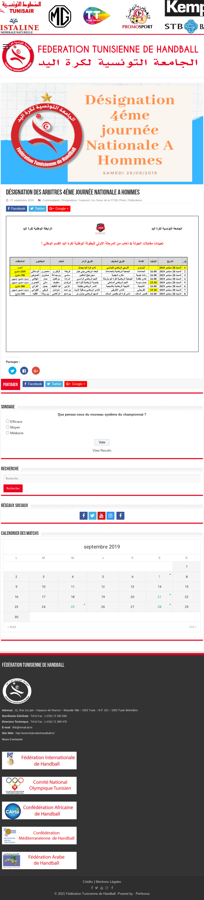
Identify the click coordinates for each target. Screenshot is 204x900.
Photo (122, 200)
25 (72, 607)
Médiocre (16, 433)
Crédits (88, 882)
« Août (11, 627)
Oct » (193, 627)
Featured (84, 200)
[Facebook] (84, 516)
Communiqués (51, 200)
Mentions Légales (108, 882)
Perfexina (143, 894)
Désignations (69, 200)
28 (159, 607)
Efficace (16, 422)
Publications (135, 200)
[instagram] (110, 516)
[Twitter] (93, 516)
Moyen (15, 427)
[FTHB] (102, 55)
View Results (102, 450)
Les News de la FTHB (104, 200)
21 (159, 597)
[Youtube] (101, 516)
